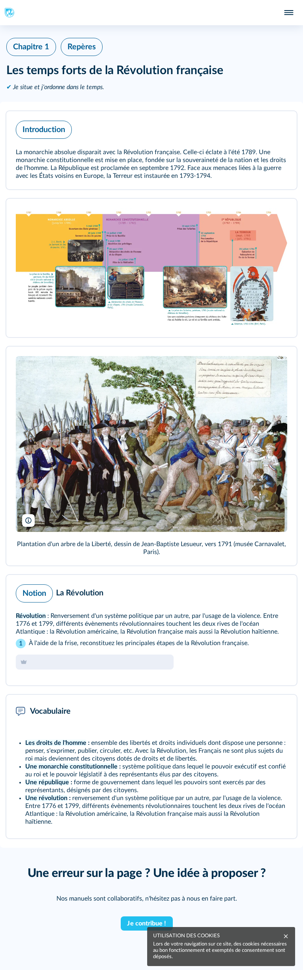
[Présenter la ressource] (278, 128)
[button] (151, 150)
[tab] (258, 591)
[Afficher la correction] (258, 591)
